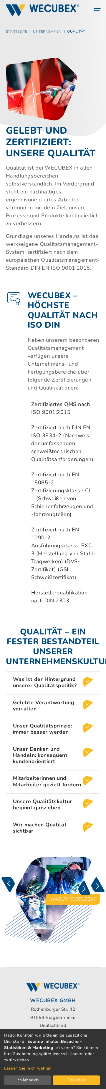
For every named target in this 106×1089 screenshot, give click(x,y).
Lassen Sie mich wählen (28, 1068)
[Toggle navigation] (97, 10)
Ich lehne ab (27, 1080)
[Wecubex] (42, 10)
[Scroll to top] (92, 1075)
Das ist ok (76, 1080)
